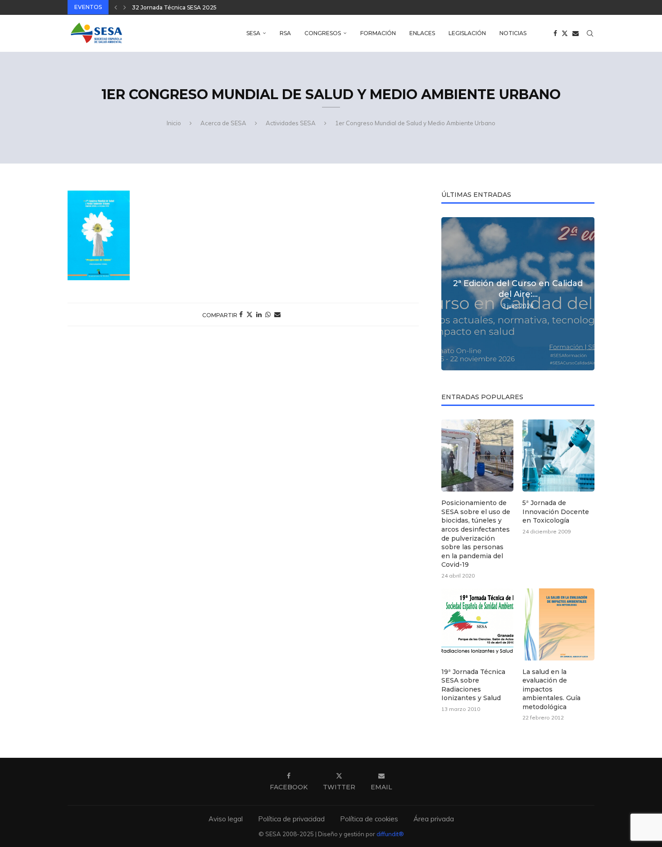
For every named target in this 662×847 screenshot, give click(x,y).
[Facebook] (555, 33)
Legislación (467, 33)
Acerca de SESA (223, 123)
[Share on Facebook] (241, 314)
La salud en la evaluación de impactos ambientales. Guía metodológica (551, 689)
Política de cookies (369, 819)
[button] (115, 7)
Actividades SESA (291, 123)
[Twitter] (565, 33)
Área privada (433, 819)
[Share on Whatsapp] (268, 314)
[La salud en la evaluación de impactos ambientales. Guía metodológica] (558, 624)
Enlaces (422, 33)
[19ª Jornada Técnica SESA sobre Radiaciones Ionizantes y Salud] (477, 624)
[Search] (589, 33)
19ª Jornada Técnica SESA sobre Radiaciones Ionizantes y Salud (473, 685)
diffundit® (390, 834)
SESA (253, 33)
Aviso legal (226, 819)
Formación (378, 33)
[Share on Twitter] (249, 314)
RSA (285, 33)
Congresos (322, 33)
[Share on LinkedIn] (259, 314)
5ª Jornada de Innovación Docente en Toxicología (555, 511)
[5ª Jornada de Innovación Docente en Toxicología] (558, 455)
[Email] (575, 33)
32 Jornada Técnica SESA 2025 (174, 7)
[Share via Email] (277, 314)
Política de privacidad (291, 819)
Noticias (512, 33)
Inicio (174, 123)
